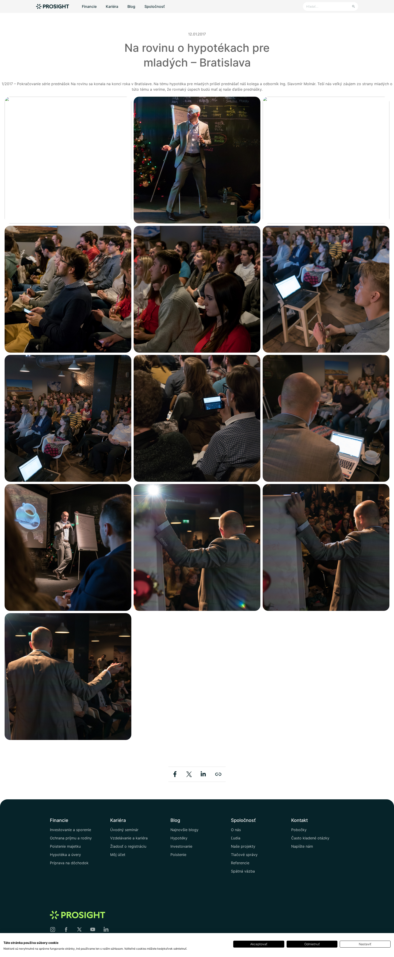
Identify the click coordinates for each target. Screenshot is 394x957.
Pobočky (299, 829)
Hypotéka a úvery (65, 854)
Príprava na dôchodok (69, 863)
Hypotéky (178, 838)
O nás (236, 829)
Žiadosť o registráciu (128, 846)
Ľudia (235, 838)
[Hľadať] (353, 6)
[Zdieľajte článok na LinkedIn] (203, 773)
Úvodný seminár (124, 829)
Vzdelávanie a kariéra (129, 838)
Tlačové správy (244, 854)
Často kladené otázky (310, 838)
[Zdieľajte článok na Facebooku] (175, 773)
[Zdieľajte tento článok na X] (190, 773)
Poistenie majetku (65, 846)
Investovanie (181, 846)
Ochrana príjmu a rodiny (71, 838)
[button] (68, 160)
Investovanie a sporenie (70, 829)
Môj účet (117, 854)
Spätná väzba (243, 871)
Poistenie (178, 854)
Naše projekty (243, 846)
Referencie (240, 863)
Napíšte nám (302, 846)
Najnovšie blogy (184, 829)
